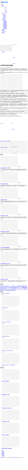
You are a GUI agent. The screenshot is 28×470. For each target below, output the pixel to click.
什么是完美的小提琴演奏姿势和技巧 (5, 247)
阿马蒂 (12, 290)
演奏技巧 (25, 288)
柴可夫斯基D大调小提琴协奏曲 (6, 293)
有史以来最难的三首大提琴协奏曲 (4, 231)
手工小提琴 (20, 287)
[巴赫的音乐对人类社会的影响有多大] (10, 320)
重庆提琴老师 (5, 23)
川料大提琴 (11, 287)
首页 (2, 4)
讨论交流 (3, 455)
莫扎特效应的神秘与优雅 (5, 307)
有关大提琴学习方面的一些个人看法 (5, 263)
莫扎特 (6, 290)
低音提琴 (6, 11)
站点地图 (1, 457)
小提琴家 (4, 31)
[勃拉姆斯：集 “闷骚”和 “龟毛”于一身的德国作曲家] (10, 363)
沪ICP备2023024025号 (15, 457)
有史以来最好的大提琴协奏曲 (5, 336)
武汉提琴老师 (5, 26)
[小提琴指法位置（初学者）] (9, 198)
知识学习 (3, 13)
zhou (0, 67)
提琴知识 (4, 15)
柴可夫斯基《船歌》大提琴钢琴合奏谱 (7, 448)
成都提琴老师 (5, 27)
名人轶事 (4, 16)
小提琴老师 (7, 287)
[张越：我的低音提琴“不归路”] (9, 182)
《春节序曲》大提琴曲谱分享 (5, 381)
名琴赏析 (4, 14)
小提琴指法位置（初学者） (3, 199)
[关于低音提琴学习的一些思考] (9, 214)
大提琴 (3, 5)
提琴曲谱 (3, 453)
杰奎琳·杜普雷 (4, 288)
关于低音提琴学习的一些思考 (4, 215)
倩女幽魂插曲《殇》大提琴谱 (5, 394)
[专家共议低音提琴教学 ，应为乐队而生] (9, 166)
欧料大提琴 (13, 288)
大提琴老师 (23, 286)
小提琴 (6, 7)
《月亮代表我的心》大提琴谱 (5, 421)
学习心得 (4, 17)
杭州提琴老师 (5, 24)
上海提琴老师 (5, 20)
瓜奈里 (1, 290)
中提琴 (5, 286)
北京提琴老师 (5, 21)
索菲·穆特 (4, 290)
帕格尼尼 (17, 287)
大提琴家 (3, 30)
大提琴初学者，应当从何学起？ (4, 279)
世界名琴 (2, 286)
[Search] (6, 48)
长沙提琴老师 (5, 28)
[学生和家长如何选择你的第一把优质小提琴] (10, 349)
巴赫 (14, 287)
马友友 (14, 290)
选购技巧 (9, 290)
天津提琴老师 (5, 25)
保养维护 (4, 18)
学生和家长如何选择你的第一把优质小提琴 (7, 350)
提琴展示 (3, 451)
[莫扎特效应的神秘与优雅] (10, 306)
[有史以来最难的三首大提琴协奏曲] (9, 230)
